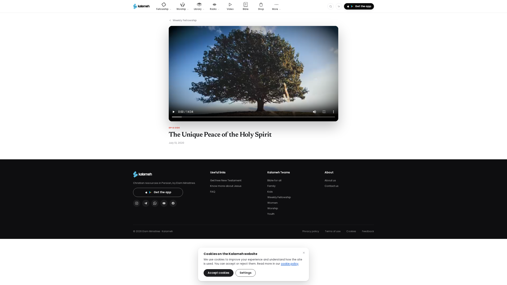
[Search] (330, 6)
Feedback (368, 231)
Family (271, 186)
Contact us (331, 186)
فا (339, 6)
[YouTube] (164, 203)
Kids (270, 192)
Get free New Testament (225, 180)
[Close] (304, 253)
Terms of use (332, 231)
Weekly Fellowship (185, 20)
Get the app (162, 192)
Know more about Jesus (225, 186)
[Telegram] (145, 203)
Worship (272, 208)
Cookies (351, 231)
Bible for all (274, 180)
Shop (261, 9)
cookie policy (289, 264)
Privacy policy (310, 231)
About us (330, 180)
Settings (246, 273)
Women (272, 203)
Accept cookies (218, 273)
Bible (246, 9)
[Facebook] (173, 203)
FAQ (212, 192)
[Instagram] (136, 203)
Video (230, 9)
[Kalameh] (141, 6)
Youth (270, 214)
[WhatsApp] (154, 203)
